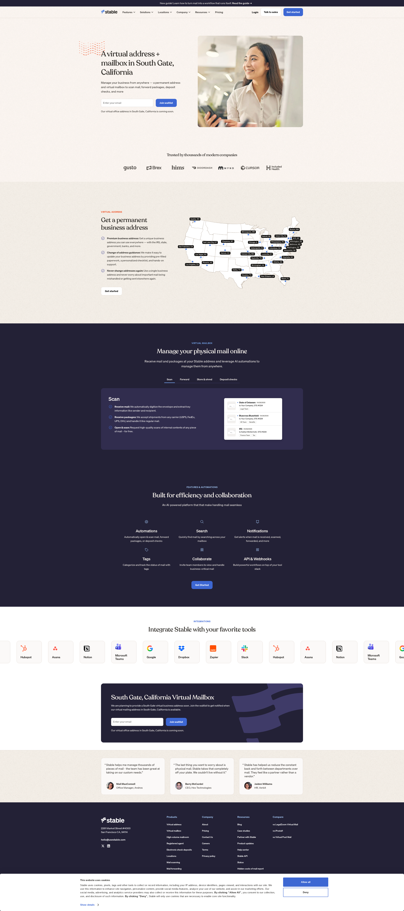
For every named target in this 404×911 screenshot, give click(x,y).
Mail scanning (173, 862)
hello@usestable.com (113, 840)
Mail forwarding (174, 868)
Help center (243, 849)
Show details (87, 904)
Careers (206, 843)
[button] (129, 12)
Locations (171, 856)
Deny (306, 892)
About (205, 824)
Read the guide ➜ (242, 3)
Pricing (219, 12)
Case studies (243, 831)
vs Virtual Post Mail (282, 837)
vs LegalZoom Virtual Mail (285, 824)
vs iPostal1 (278, 831)
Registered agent (175, 843)
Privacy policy (208, 856)
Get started (293, 12)
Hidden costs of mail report (250, 868)
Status (240, 862)
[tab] (169, 379)
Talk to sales (271, 12)
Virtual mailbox (174, 831)
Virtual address (174, 824)
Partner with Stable (246, 837)
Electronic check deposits (179, 849)
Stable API (242, 856)
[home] (109, 12)
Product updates (245, 843)
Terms (205, 849)
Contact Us (207, 837)
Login (255, 12)
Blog (239, 824)
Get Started (202, 585)
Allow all (305, 882)
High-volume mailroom (178, 837)
